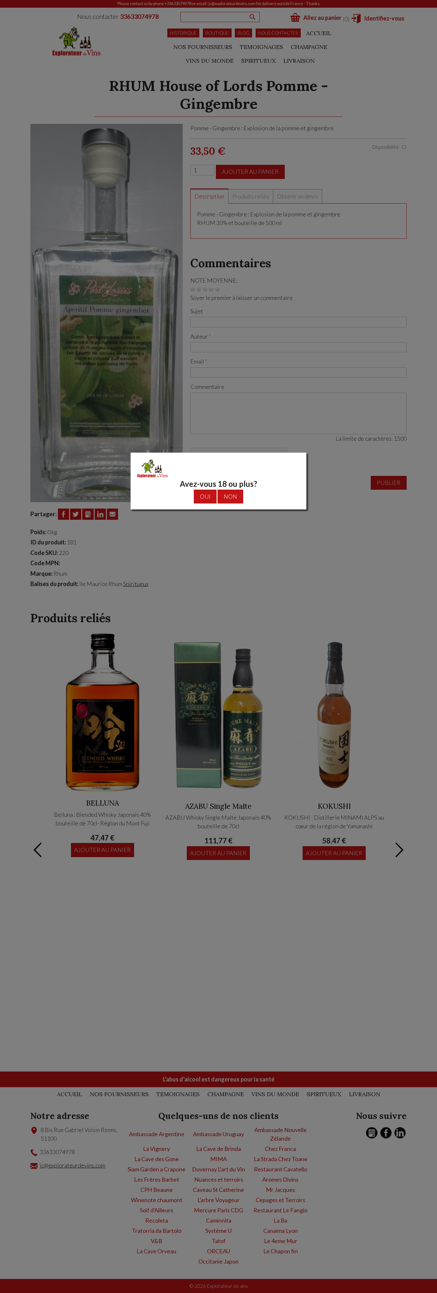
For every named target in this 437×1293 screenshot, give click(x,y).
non (230, 496)
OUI (205, 496)
